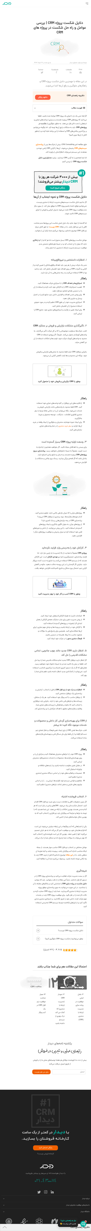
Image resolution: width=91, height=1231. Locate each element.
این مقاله (69, 855)
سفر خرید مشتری (65, 426)
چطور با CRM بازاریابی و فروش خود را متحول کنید (59, 381)
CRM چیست (54, 227)
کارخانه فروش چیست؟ (45, 1153)
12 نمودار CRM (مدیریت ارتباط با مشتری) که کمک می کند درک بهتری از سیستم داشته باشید (60, 1009)
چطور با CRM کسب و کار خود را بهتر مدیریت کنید (59, 594)
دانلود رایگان (42, 97)
